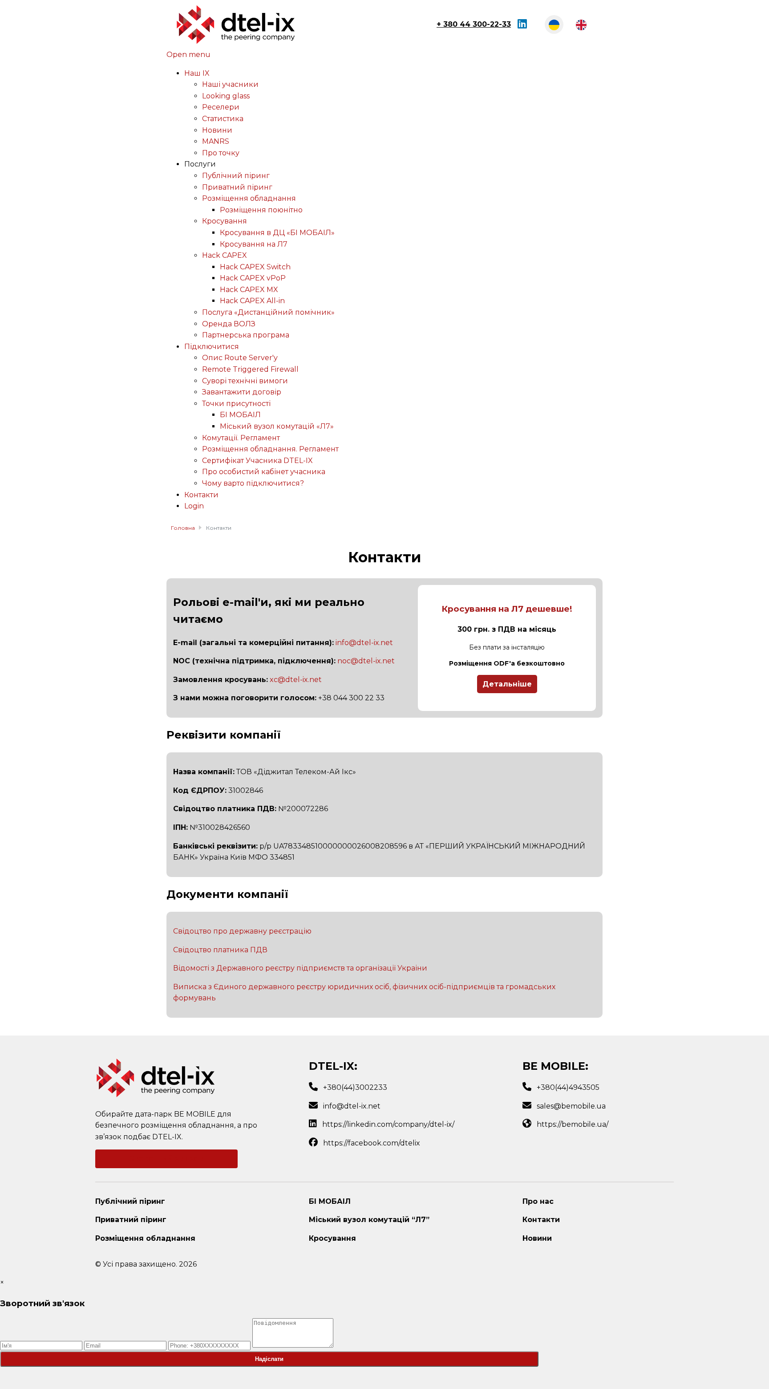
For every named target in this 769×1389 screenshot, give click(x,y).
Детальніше (507, 684)
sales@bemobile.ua (571, 1106)
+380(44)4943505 (568, 1087)
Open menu (188, 54)
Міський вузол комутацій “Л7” (369, 1219)
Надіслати (269, 1359)
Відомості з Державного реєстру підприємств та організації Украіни (300, 968)
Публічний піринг (130, 1201)
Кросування (332, 1238)
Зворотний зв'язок (166, 1158)
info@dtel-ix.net (364, 642)
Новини (537, 1238)
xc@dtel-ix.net (296, 679)
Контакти (541, 1219)
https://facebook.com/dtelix (371, 1143)
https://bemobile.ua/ (572, 1124)
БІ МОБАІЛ (330, 1201)
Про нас (538, 1201)
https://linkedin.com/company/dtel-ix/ (388, 1124)
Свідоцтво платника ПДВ (220, 950)
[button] (200, 164)
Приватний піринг (130, 1219)
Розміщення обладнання (145, 1238)
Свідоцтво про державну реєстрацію (242, 931)
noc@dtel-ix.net (366, 661)
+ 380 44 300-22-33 (474, 24)
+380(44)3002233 (355, 1087)
